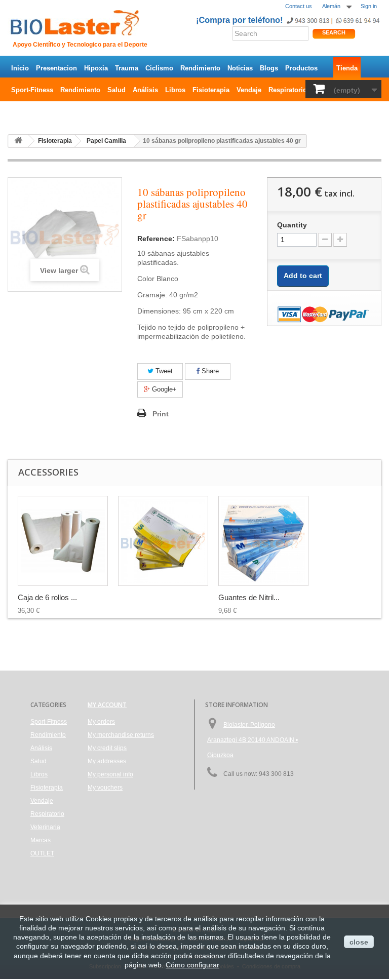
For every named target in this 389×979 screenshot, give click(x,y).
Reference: (156, 238)
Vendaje (249, 90)
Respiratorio (287, 90)
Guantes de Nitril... (249, 597)
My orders (101, 721)
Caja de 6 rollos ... (47, 597)
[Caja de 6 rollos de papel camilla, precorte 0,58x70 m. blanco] (63, 541)
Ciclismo (159, 68)
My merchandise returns (121, 734)
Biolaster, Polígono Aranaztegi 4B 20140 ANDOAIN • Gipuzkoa (252, 740)
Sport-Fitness (32, 90)
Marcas (40, 840)
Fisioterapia (210, 90)
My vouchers (105, 787)
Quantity (292, 225)
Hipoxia (96, 68)
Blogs (269, 68)
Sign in (369, 6)
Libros (175, 90)
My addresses (107, 761)
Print (160, 414)
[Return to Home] (18, 141)
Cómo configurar (192, 965)
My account (107, 704)
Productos (301, 68)
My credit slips (107, 748)
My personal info (110, 774)
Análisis (145, 90)
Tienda (347, 68)
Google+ (163, 389)
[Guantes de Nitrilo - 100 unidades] (163, 541)
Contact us (298, 6)
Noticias (240, 68)
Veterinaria (45, 827)
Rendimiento (200, 68)
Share (209, 371)
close (358, 942)
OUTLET (24, 111)
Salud (116, 90)
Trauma (126, 68)
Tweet (163, 371)
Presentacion (56, 68)
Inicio (20, 68)
